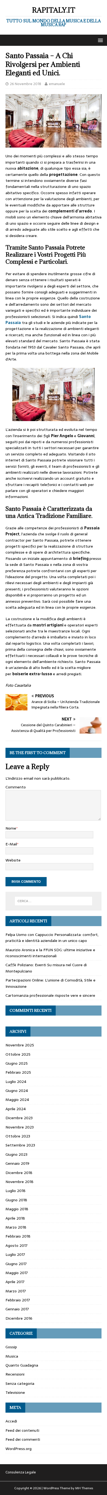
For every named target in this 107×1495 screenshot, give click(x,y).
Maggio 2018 (16, 1209)
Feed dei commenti (22, 1439)
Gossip (11, 1347)
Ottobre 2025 (17, 1054)
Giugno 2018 (16, 1200)
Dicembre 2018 (18, 1173)
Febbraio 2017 (17, 1300)
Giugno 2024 (16, 1091)
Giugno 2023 (16, 1154)
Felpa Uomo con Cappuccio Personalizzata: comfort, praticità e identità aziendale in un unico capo (51, 938)
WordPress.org (18, 1449)
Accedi (11, 1421)
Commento (15, 787)
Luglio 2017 (15, 1254)
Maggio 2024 (17, 1100)
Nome (10, 828)
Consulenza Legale (20, 1472)
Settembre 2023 (20, 1145)
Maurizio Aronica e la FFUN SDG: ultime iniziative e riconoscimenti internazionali (50, 953)
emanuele (57, 84)
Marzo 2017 (15, 1291)
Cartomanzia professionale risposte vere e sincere (50, 995)
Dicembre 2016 (18, 1318)
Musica (11, 1356)
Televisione (15, 1392)
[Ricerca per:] (53, 901)
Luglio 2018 (15, 1191)
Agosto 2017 (16, 1245)
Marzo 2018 (15, 1227)
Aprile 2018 (15, 1218)
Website (13, 860)
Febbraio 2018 (17, 1236)
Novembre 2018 (19, 1182)
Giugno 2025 (16, 1063)
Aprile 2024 (15, 1109)
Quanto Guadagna (21, 1365)
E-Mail (11, 844)
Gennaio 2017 (17, 1309)
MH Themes (84, 1488)
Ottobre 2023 (17, 1136)
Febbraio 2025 (18, 1072)
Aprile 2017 (14, 1282)
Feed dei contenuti (22, 1430)
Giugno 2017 (16, 1264)
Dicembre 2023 (19, 1118)
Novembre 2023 (19, 1127)
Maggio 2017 (16, 1273)
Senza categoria (19, 1383)
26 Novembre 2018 (25, 84)
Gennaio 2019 (17, 1163)
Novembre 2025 (19, 1045)
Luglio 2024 (15, 1082)
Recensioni (14, 1374)
